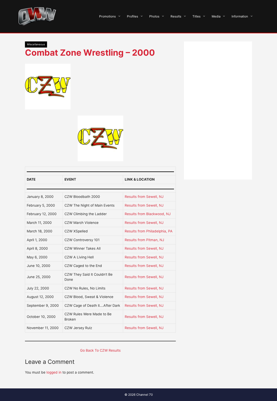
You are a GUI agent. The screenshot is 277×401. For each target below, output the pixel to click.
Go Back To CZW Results (100, 350)
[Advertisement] (218, 110)
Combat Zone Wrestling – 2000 (90, 52)
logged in (53, 372)
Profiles (132, 16)
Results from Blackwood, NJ (148, 214)
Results (176, 16)
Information (240, 16)
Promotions (107, 16)
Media (216, 16)
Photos (154, 16)
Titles (196, 16)
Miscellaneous (36, 44)
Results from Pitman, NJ (144, 240)
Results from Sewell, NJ (144, 197)
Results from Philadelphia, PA (149, 231)
